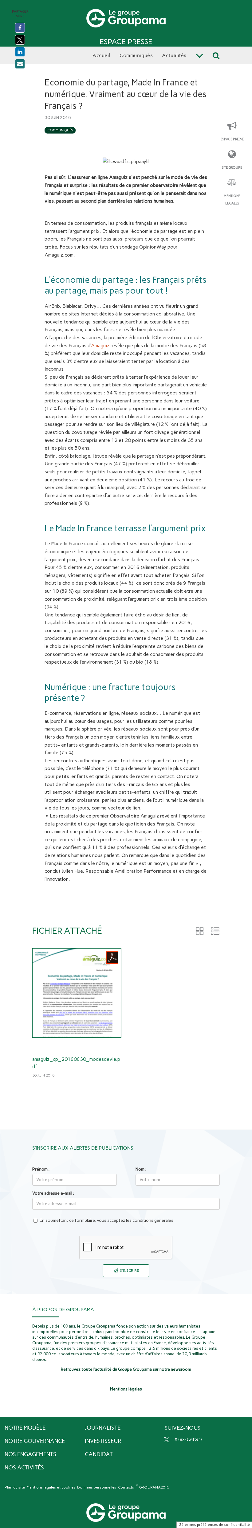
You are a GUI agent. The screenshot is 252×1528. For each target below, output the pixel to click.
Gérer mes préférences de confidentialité (214, 1524)
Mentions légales (232, 199)
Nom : (141, 1169)
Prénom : (40, 1169)
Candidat (99, 1454)
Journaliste (102, 1427)
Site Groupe (232, 168)
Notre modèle (25, 1427)
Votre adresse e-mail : (53, 1193)
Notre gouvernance (35, 1441)
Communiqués (60, 130)
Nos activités (24, 1467)
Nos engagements (30, 1454)
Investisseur (103, 1441)
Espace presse (232, 139)
